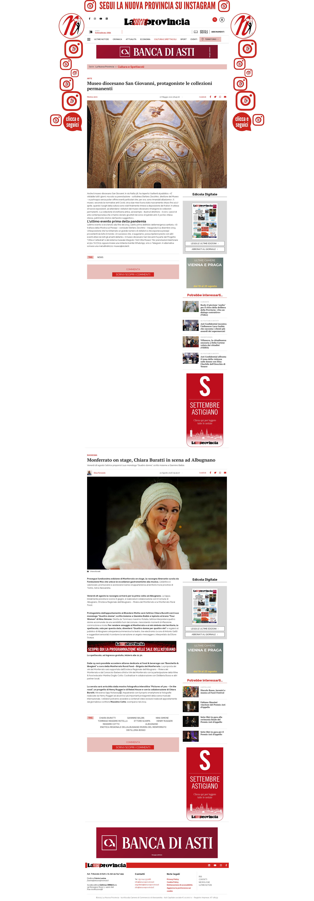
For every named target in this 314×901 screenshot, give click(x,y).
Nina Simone (162, 718)
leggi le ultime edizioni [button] (203, 243)
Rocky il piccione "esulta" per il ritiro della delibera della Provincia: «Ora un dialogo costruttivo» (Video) (213, 310)
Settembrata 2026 (103, 32)
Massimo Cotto (111, 724)
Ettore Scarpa (142, 721)
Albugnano (151, 724)
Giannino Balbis (135, 718)
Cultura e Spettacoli (131, 66)
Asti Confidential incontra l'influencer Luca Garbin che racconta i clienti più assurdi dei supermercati (214, 327)
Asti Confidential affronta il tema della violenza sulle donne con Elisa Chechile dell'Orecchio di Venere (213, 361)
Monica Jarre (92, 97)
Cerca (214, 19)
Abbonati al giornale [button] (204, 249)
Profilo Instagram (97, 19)
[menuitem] (101, 39)
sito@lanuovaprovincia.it (144, 887)
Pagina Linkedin (108, 19)
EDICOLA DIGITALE (204, 32)
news (100, 257)
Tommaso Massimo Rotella (113, 721)
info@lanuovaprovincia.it (144, 882)
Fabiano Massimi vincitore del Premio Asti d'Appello (213, 705)
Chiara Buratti (107, 718)
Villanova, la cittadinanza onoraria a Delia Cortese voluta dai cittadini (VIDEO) (213, 344)
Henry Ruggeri (165, 721)
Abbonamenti (217, 32)
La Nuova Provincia (104, 66)
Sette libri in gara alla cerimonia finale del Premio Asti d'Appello (211, 719)
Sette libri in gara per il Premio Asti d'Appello (212, 733)
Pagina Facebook (91, 19)
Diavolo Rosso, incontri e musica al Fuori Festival (213, 691)
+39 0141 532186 (144, 879)
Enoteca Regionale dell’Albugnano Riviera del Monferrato (133, 727)
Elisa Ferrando (99, 473)
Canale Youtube (103, 19)
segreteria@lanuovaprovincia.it (147, 885)
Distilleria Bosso (135, 730)
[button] (222, 20)
